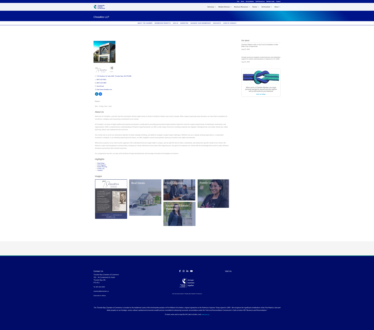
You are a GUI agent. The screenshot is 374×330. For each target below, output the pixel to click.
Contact (278, 1)
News (242, 1)
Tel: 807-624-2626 (99, 287)
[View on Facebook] (100, 95)
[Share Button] (112, 68)
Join (238, 1)
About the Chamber (145, 23)
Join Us (175, 23)
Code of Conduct (230, 23)
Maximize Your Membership (201, 23)
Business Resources (241, 7)
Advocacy (210, 7)
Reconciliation (250, 1)
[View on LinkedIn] (96, 95)
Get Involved (266, 7)
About (276, 7)
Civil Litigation (101, 165)
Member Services (224, 7)
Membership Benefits (163, 23)
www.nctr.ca (205, 314)
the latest (245, 40)
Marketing (184, 23)
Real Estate (101, 163)
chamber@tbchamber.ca (101, 291)
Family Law (100, 168)
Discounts (217, 23)
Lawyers (100, 170)
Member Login (270, 1)
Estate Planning (102, 166)
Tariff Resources (260, 1)
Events (254, 7)
